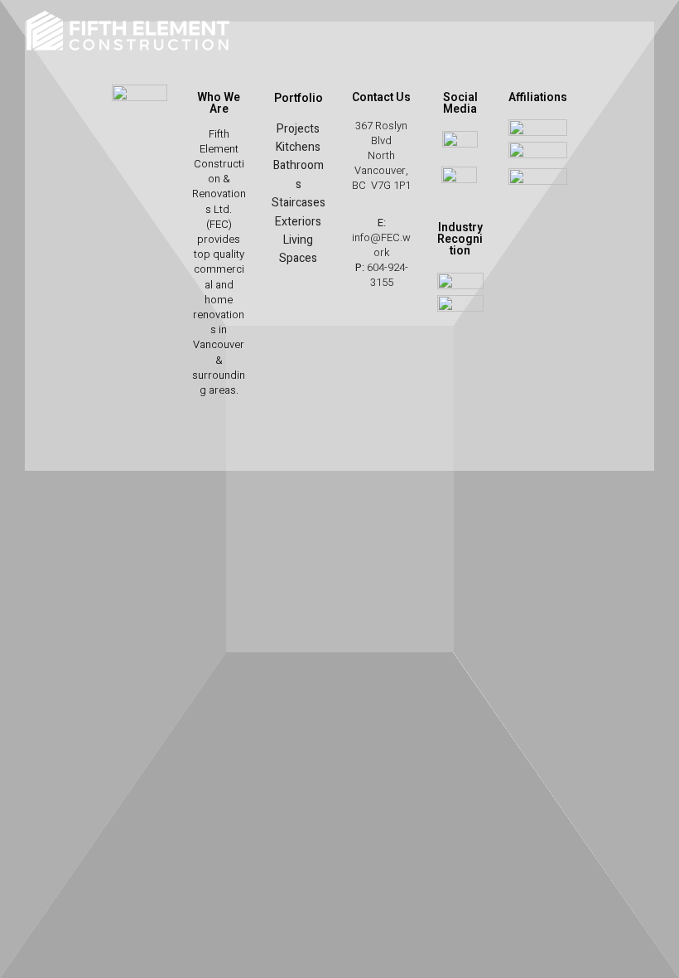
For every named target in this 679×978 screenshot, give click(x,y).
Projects (298, 129)
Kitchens (298, 147)
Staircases (298, 202)
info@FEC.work (381, 245)
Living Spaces (298, 249)
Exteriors (298, 221)
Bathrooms (298, 174)
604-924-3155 (387, 274)
